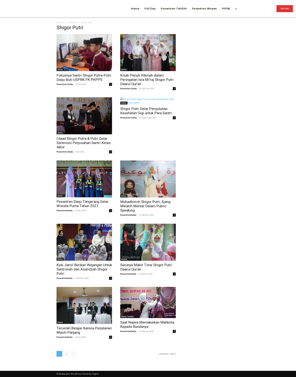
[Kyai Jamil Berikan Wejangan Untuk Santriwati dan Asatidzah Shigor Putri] (84, 242)
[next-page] (73, 354)
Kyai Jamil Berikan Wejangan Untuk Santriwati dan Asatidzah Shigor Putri (84, 269)
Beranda (61, 22)
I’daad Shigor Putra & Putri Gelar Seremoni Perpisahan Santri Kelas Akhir (83, 143)
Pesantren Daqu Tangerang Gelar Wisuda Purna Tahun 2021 (82, 204)
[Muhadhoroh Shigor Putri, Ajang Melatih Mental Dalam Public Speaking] (148, 178)
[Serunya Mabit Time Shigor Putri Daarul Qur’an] (148, 242)
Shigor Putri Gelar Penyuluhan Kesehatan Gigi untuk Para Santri (146, 111)
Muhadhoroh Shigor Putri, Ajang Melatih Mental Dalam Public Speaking (145, 206)
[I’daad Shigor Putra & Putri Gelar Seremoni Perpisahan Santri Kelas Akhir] (84, 115)
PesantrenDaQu (65, 210)
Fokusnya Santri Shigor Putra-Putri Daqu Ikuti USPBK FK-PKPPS (84, 77)
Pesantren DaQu (65, 84)
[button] (92, 3)
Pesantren (73, 22)
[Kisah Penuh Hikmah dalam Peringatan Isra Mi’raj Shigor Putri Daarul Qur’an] (148, 52)
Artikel (124, 259)
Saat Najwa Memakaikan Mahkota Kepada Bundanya (147, 324)
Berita (60, 69)
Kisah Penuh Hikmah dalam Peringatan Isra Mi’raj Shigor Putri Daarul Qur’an (147, 79)
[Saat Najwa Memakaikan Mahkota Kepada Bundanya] (148, 302)
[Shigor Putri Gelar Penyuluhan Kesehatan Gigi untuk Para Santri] (148, 100)
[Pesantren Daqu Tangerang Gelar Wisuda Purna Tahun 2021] (84, 178)
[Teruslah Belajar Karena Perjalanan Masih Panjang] (84, 305)
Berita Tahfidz (127, 316)
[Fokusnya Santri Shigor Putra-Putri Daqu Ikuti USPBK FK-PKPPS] (84, 52)
